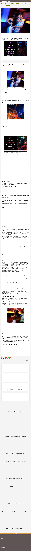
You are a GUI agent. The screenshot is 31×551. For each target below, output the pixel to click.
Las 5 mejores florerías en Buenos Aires (6, 360)
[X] (3, 358)
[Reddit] (10, 358)
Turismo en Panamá (3, 545)
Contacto (2, 538)
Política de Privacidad (4, 540)
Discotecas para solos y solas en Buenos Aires (19, 97)
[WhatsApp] (8, 358)
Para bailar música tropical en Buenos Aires (9, 275)
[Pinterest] (6, 358)
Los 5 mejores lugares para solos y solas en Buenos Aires (24, 360)
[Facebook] (1, 358)
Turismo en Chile (3, 544)
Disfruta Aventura (3, 547)
